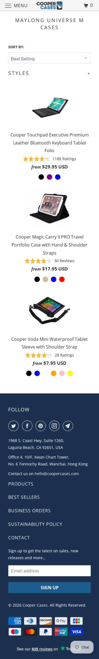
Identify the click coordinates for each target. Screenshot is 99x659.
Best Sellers (24, 497)
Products (21, 484)
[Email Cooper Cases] (69, 425)
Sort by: (16, 46)
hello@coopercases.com (57, 473)
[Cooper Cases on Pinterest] (41, 425)
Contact (19, 538)
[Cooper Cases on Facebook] (28, 425)
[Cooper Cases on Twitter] (14, 425)
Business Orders (29, 511)
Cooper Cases (35, 605)
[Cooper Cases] (49, 5)
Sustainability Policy (35, 524)
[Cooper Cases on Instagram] (55, 425)
